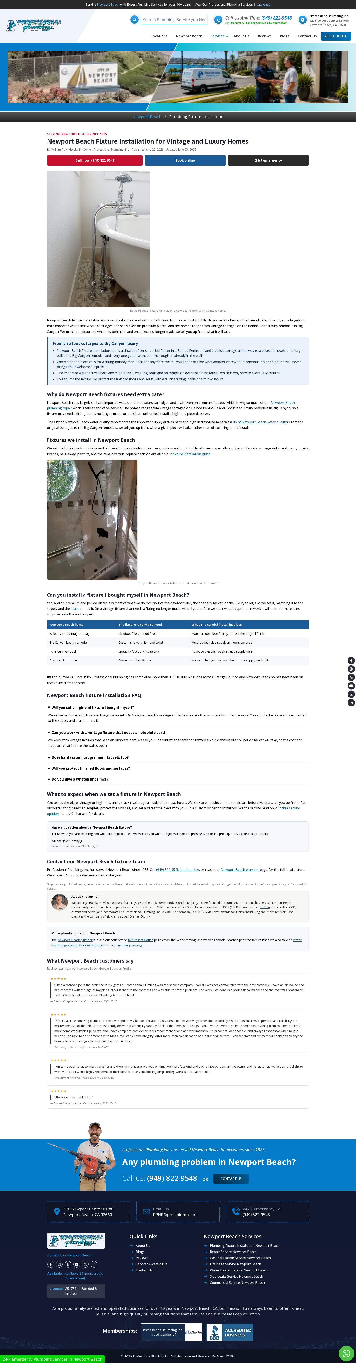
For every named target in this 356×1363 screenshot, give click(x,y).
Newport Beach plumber (240, 869)
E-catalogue (262, 4)
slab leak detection (91, 945)
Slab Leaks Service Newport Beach (236, 1276)
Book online (185, 160)
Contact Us (231, 1178)
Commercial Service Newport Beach (237, 1282)
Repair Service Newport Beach (233, 1251)
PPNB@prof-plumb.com (175, 1214)
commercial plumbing (127, 945)
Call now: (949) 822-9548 (94, 160)
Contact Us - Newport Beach (69, 1255)
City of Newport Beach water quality (259, 422)
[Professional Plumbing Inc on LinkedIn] (94, 1264)
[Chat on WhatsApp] (347, 1354)
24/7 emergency (268, 160)
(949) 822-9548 (276, 18)
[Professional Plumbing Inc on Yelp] (68, 1264)
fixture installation (140, 940)
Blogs (140, 1251)
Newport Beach (108, 4)
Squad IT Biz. (226, 1356)
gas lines (70, 945)
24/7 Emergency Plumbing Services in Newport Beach (256, 23)
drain (75, 608)
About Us (143, 1245)
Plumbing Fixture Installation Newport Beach (245, 1245)
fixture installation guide (192, 454)
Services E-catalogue (151, 1264)
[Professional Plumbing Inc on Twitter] (85, 1264)
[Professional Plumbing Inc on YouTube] (76, 1264)
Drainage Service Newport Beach (235, 1264)
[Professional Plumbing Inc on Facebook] (50, 1264)
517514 (265, 907)
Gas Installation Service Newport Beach (240, 1258)
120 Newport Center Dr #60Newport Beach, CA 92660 (90, 1211)
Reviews (142, 1258)
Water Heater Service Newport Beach (239, 1270)
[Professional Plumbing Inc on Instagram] (59, 1264)
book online (189, 869)
